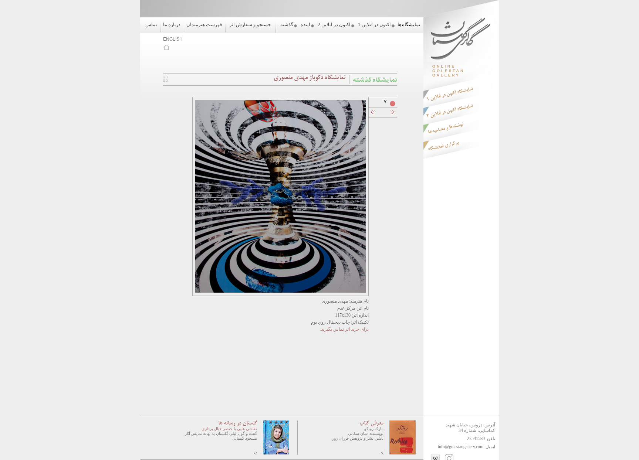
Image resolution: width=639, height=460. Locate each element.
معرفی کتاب (371, 423)
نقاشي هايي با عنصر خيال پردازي (229, 428)
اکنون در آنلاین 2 (334, 24)
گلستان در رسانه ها (237, 423)
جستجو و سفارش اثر (250, 24)
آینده (305, 24)
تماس (151, 24)
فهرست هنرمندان (204, 24)
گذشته (286, 24)
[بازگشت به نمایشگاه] (165, 80)
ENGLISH (173, 39)
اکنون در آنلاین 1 (374, 24)
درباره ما (171, 24)
